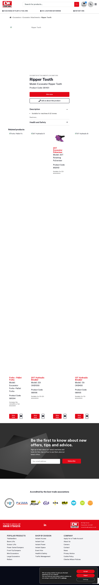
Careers (67, 544)
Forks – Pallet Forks (15, 379)
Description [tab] (35, 109)
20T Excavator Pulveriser (57, 150)
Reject (85, 575)
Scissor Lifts (11, 544)
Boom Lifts (11, 541)
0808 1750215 (11, 526)
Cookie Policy (69, 556)
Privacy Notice (69, 553)
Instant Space (40, 547)
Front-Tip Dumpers (14, 550)
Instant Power (40, 544)
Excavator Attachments (31, 17)
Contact (67, 547)
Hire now (49, 94)
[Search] (76, 4)
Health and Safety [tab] (38, 122)
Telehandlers (11, 538)
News (66, 550)
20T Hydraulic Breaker (37, 379)
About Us (67, 541)
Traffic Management (42, 556)
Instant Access (40, 538)
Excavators (17, 17)
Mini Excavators (13, 553)
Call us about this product (50, 101)
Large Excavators (13, 556)
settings (63, 578)
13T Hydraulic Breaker (81, 379)
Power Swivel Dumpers (15, 547)
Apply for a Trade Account (73, 538)
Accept (85, 571)
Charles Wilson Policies (72, 559)
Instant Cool (39, 541)
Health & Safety (41, 553)
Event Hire (39, 550)
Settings (85, 579)
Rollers (9, 559)
